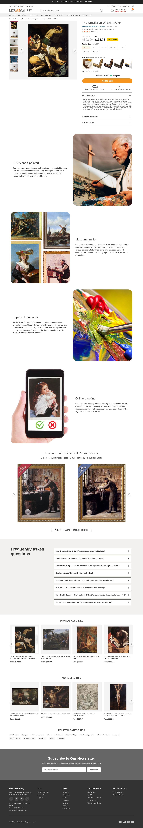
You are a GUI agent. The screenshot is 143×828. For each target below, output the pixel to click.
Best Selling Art (73, 15)
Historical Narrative (103, 735)
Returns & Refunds (94, 797)
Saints (52, 738)
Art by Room (46, 15)
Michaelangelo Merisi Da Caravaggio (25, 19)
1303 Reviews (94, 32)
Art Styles (22, 15)
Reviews (66, 800)
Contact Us (91, 792)
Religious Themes (29, 738)
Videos (65, 806)
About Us (66, 792)
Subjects (34, 15)
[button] (21, 50)
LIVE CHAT (30, 6)
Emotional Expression (87, 735)
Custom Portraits (43, 792)
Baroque (24, 735)
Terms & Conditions (94, 803)
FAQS (90, 795)
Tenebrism (61, 738)
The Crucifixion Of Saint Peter (48, 19)
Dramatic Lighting (71, 735)
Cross (49, 735)
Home (11, 19)
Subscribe (94, 770)
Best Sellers (41, 795)
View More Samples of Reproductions (71, 530)
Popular (40, 797)
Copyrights (66, 808)
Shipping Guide (118, 795)
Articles (65, 803)
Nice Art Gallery (23, 10)
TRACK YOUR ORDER (114, 6)
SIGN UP (125, 6)
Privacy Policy (92, 800)
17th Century (14, 735)
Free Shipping (119, 10)
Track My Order (118, 792)
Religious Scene (15, 738)
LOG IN (131, 6)
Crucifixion (59, 735)
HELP (22, 6)
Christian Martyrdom (37, 735)
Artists (12, 15)
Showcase (87, 15)
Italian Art (115, 735)
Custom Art (59, 15)
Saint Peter (42, 738)
